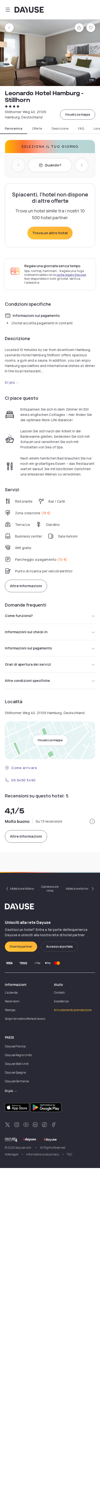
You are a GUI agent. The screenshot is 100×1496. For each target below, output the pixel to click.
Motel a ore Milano (22, 889)
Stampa (10, 1010)
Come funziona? (19, 615)
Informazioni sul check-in (26, 632)
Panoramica (13, 129)
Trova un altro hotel (50, 232)
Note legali (11, 1154)
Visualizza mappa (77, 114)
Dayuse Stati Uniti (17, 1064)
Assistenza (61, 1001)
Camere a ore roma (49, 889)
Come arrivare (24, 767)
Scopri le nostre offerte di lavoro (25, 1019)
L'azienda (11, 992)
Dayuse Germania (17, 1081)
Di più (10, 382)
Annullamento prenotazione (73, 1010)
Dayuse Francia (15, 1046)
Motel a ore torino (77, 889)
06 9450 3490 (23, 780)
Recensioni (12, 1001)
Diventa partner (21, 946)
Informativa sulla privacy (42, 1154)
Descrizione (60, 129)
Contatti (59, 992)
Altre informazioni (26, 585)
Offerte (37, 129)
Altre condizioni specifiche (27, 680)
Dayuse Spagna (15, 1072)
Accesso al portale (59, 946)
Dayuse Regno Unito (18, 1055)
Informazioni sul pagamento (28, 648)
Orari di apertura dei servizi (28, 664)
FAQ (81, 129)
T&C (69, 1154)
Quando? (53, 165)
